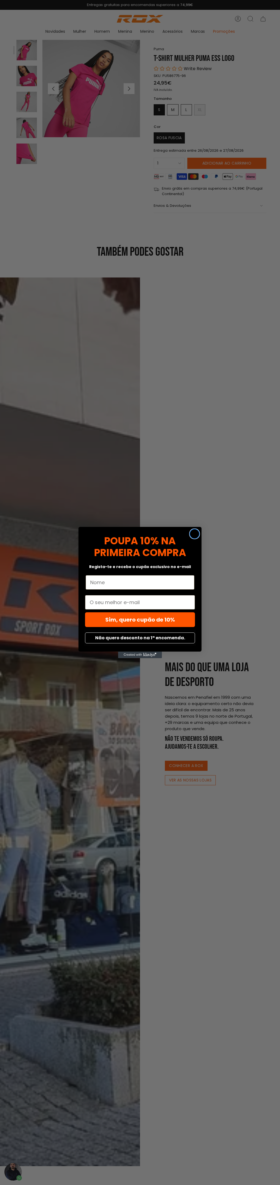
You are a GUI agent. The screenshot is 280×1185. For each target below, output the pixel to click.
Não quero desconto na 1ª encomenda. (140, 638)
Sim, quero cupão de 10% (140, 619)
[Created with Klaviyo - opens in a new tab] (140, 655)
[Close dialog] (194, 534)
